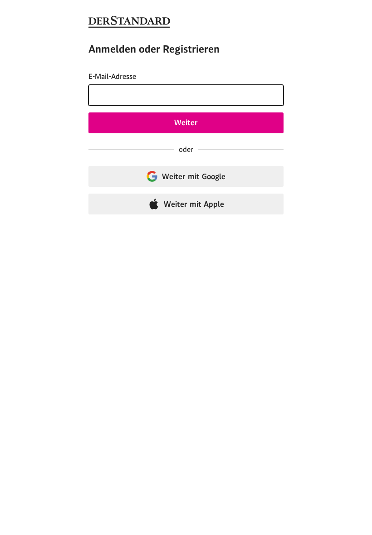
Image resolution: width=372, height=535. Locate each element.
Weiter (186, 122)
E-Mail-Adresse (112, 76)
